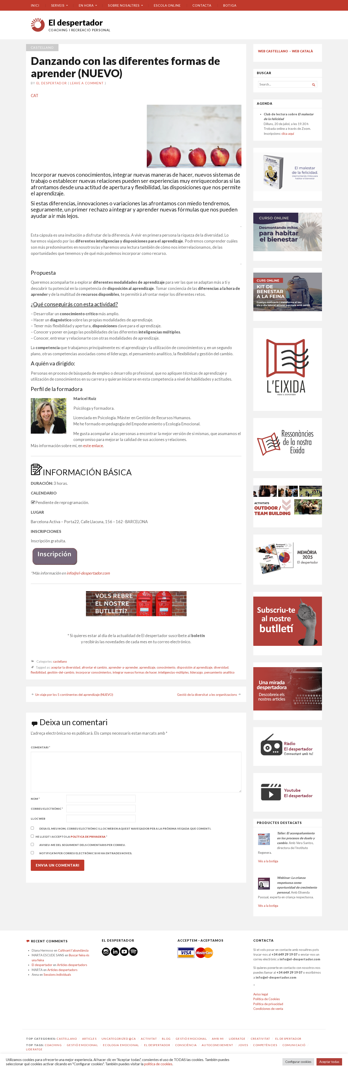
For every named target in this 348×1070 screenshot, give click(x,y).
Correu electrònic (47, 808)
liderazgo (196, 672)
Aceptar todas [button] (329, 1062)
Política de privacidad (268, 1004)
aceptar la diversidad (65, 667)
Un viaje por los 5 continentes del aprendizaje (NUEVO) (74, 695)
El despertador (76, 22)
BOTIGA (229, 5)
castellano (42, 47)
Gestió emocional (191, 1038)
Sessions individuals (57, 974)
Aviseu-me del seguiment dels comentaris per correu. (82, 844)
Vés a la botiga (268, 861)
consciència (186, 1045)
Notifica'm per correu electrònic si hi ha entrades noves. (85, 853)
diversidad (221, 667)
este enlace (93, 445)
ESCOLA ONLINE (167, 5)
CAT (34, 95)
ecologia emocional (121, 1045)
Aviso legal (260, 994)
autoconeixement (217, 1045)
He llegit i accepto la (71, 836)
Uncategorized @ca (119, 1038)
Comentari (40, 747)
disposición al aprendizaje (194, 667)
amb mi (218, 1038)
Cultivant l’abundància (73, 950)
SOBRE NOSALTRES (124, 5)
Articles (89, 1038)
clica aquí (287, 133)
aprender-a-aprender (123, 667)
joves (243, 1045)
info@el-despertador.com (88, 573)
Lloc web (38, 818)
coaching (53, 1045)
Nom (35, 798)
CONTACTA (201, 5)
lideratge (34, 1049)
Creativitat (260, 1038)
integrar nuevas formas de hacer (135, 672)
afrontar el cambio (94, 667)
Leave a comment (87, 83)
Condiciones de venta (268, 1009)
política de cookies (158, 1064)
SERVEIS (58, 5)
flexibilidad (38, 672)
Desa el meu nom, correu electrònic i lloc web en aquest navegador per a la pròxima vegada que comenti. (125, 828)
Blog (166, 1038)
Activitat (149, 1038)
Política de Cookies (266, 999)
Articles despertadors (72, 965)
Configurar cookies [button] (298, 1062)
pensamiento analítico (219, 672)
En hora (86, 5)
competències (265, 1045)
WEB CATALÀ (302, 51)
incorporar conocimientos (93, 672)
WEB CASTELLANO (273, 51)
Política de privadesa (88, 836)
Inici (35, 5)
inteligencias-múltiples (173, 672)
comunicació (294, 1045)
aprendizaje (147, 667)
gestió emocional (82, 1045)
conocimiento (166, 667)
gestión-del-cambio (60, 672)
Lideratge (237, 1038)
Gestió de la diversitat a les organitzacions (207, 695)
